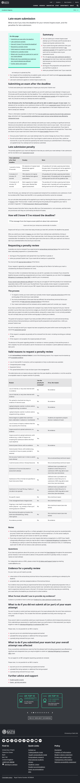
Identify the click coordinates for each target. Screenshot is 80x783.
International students (36, 760)
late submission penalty (48, 96)
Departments (64, 5)
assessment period (20, 330)
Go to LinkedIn (15, 740)
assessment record (54, 105)
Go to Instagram (11, 740)
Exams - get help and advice (18, 682)
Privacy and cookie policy (63, 757)
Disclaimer (58, 750)
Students (58, 2)
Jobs (29, 772)
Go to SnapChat (19, 740)
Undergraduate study (35, 752)
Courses (35, 5)
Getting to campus (11, 764)
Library (30, 762)
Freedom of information (63, 752)
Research (42, 5)
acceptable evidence (17, 358)
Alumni (77, 2)
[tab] (31, 712)
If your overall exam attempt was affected (20, 282)
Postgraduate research (36, 757)
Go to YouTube (36, 740)
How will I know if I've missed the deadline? (24, 44)
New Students (67, 2)
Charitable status (7, 777)
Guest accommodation (36, 769)
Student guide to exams (17, 680)
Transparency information (63, 760)
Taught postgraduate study (37, 755)
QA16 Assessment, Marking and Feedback (36, 204)
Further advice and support (19, 64)
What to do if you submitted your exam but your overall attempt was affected (23, 60)
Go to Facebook (3, 740)
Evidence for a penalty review (19, 52)
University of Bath (5, 2)
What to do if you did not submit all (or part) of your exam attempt (24, 55)
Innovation (50, 5)
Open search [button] (77, 5)
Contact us (32, 750)
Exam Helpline (51, 552)
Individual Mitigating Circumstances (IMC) (32, 624)
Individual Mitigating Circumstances (57, 540)
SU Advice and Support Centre (47, 561)
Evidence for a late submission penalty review (47, 600)
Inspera (12, 202)
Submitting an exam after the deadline (22, 39)
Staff (51, 2)
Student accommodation (36, 767)
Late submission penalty (18, 42)
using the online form (57, 295)
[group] (32, 700)
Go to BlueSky (7, 740)
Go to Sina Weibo (32, 740)
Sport (57, 5)
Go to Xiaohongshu (40, 740)
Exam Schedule (44, 131)
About (72, 5)
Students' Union (33, 764)
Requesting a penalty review (19, 47)
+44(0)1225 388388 (8, 762)
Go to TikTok (24, 740)
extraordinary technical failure (49, 249)
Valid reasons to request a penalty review (23, 49)
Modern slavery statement (63, 755)
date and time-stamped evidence (31, 302)
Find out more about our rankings (40, 718)
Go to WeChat (28, 740)
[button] (27, 712)
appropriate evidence (65, 75)
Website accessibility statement (65, 762)
